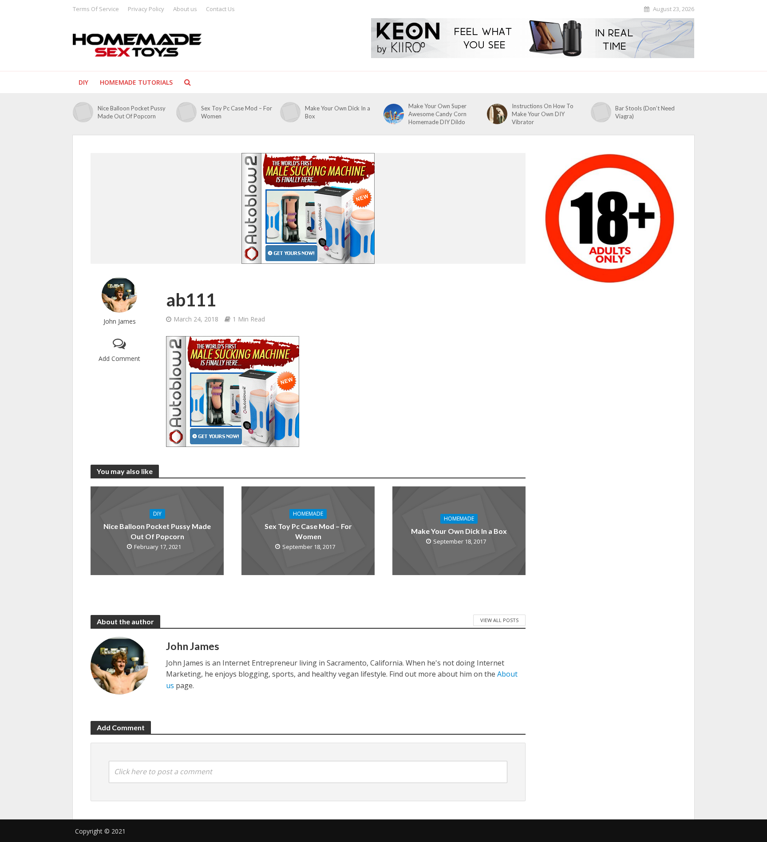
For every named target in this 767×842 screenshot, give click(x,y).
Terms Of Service (96, 9)
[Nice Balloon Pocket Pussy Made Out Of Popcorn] (83, 112)
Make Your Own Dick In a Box (337, 112)
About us (185, 9)
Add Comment (119, 358)
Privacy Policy (146, 9)
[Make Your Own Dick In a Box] (290, 112)
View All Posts (499, 620)
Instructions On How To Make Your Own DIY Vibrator (542, 113)
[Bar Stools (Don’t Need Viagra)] (601, 112)
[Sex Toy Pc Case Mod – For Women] (186, 112)
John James (119, 321)
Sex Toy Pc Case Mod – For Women (236, 112)
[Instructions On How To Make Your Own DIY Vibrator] (497, 114)
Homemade (308, 513)
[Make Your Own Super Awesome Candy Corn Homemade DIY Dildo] (394, 114)
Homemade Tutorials (136, 82)
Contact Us (220, 9)
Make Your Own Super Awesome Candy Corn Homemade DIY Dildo (437, 113)
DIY (83, 82)
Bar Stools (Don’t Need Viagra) (645, 112)
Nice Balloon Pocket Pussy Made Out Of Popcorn (132, 112)
